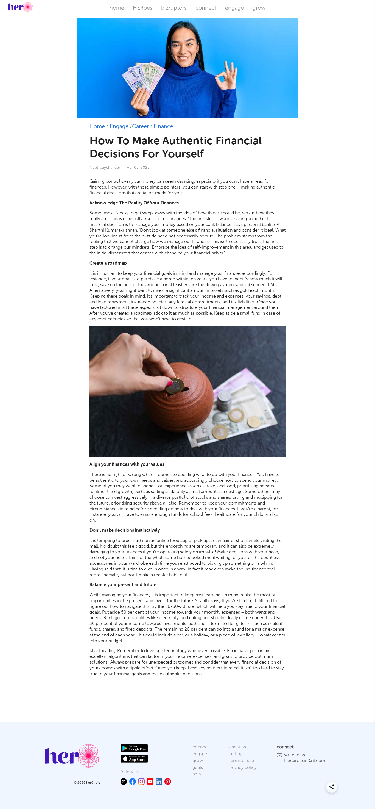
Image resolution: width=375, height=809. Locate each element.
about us (237, 746)
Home (97, 126)
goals (197, 767)
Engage (119, 126)
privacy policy (243, 767)
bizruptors (174, 7)
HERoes (142, 7)
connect (205, 7)
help (196, 774)
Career (140, 126)
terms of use (241, 760)
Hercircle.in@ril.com (304, 760)
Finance (163, 126)
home (117, 7)
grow (259, 7)
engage (234, 7)
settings (236, 753)
